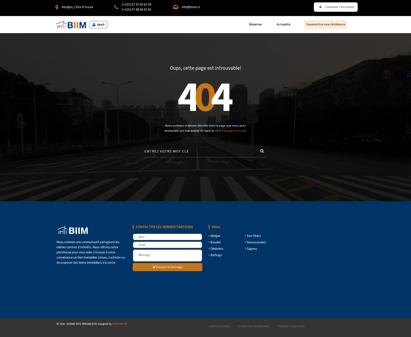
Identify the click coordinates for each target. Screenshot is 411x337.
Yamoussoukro (256, 242)
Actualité (283, 24)
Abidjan (215, 236)
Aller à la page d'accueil (231, 131)
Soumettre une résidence (325, 24)
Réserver (255, 24)
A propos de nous (219, 326)
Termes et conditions (291, 326)
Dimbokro (216, 249)
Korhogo (216, 255)
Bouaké (215, 242)
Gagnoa (251, 249)
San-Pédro (253, 236)
